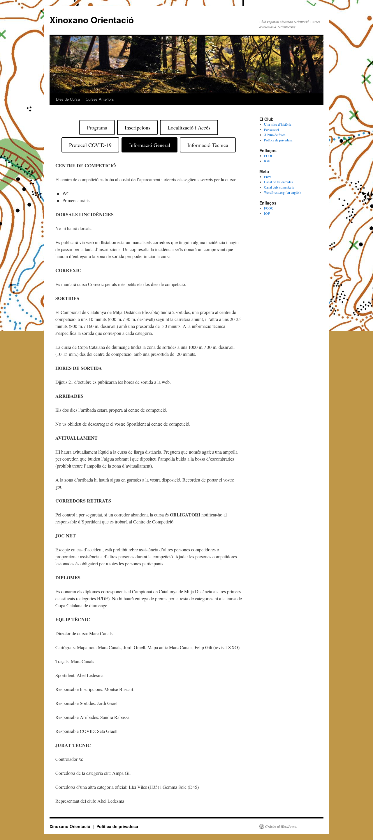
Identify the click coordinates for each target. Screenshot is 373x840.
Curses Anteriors (100, 99)
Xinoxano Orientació (92, 19)
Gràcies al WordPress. (281, 826)
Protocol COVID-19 (90, 144)
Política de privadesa (278, 140)
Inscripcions (137, 127)
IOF (267, 161)
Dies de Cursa (68, 99)
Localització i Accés (189, 127)
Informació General (149, 144)
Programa (97, 127)
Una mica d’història (277, 124)
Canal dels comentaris (279, 187)
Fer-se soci (271, 129)
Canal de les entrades (278, 182)
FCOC (268, 155)
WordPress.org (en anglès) (282, 192)
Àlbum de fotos (275, 134)
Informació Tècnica (207, 144)
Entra (267, 176)
